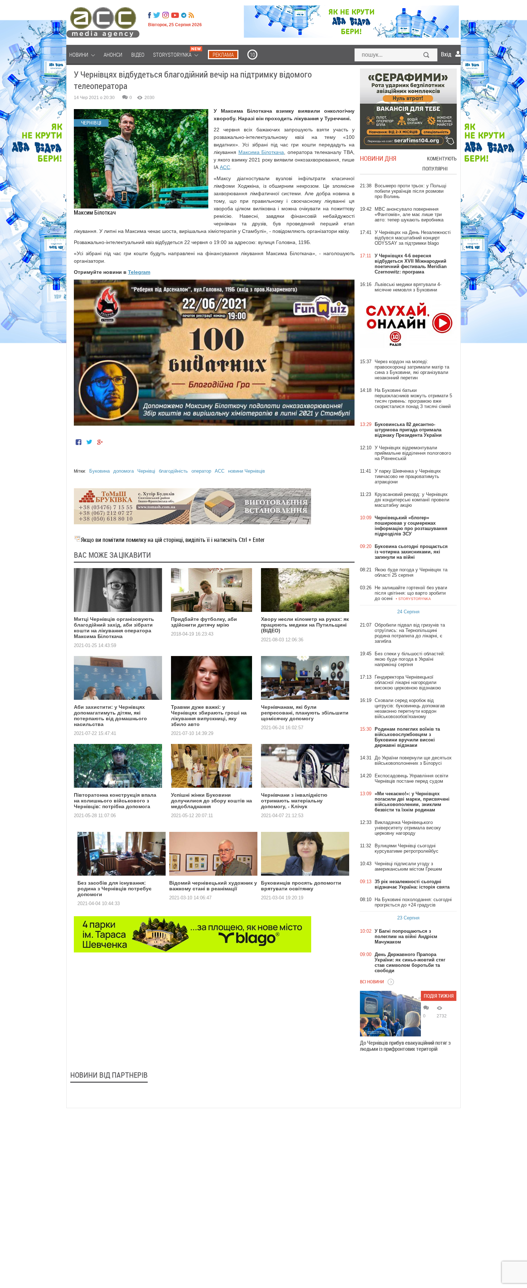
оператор (201, 471)
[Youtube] (175, 15)
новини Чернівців (246, 471)
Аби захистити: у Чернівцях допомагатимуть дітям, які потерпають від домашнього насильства (110, 715)
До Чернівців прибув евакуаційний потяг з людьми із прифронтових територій (405, 1046)
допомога (123, 471)
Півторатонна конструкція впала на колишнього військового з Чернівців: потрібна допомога (115, 800)
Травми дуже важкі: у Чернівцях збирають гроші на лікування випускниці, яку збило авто (209, 715)
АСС (225, 167)
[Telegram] (183, 15)
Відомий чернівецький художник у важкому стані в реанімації (213, 885)
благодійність (173, 471)
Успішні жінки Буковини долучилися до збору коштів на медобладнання (211, 800)
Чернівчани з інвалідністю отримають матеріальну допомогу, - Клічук (294, 800)
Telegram (139, 272)
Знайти (426, 55)
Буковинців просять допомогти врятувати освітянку (301, 885)
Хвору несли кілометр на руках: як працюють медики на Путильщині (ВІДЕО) (305, 624)
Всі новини (372, 981)
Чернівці (146, 471)
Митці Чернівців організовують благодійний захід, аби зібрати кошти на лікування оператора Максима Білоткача (114, 627)
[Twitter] (156, 15)
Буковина (99, 471)
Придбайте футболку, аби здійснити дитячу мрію (204, 622)
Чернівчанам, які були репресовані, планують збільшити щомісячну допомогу (304, 712)
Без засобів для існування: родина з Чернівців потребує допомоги (114, 888)
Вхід (446, 54)
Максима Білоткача (261, 152)
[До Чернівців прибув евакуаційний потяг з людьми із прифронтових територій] (390, 1013)
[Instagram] (166, 15)
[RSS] (191, 15)
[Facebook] (149, 15)
